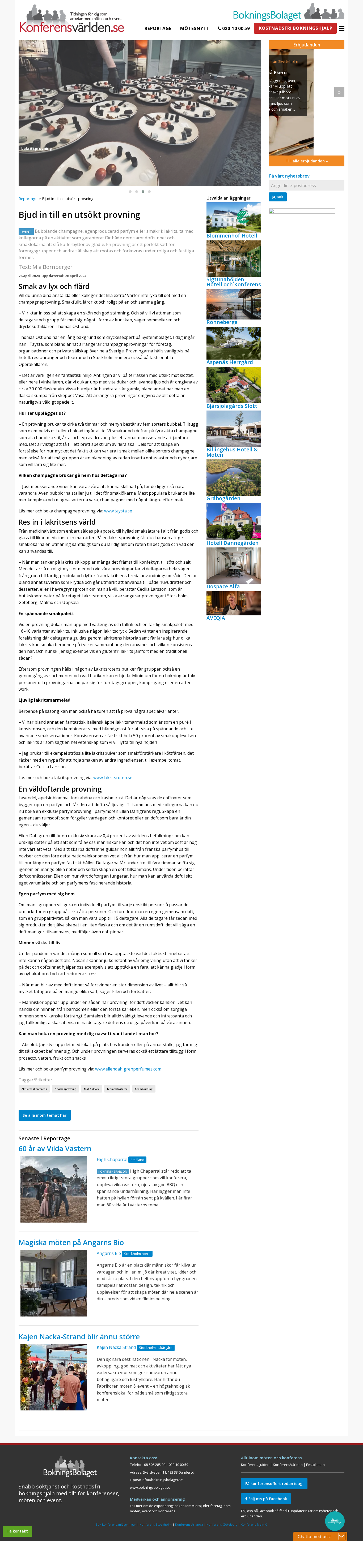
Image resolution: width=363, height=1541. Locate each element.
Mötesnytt (194, 28)
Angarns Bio (109, 1253)
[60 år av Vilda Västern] (53, 1189)
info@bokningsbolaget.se (162, 1479)
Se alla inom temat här (44, 1115)
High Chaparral (112, 1159)
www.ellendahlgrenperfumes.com (128, 1069)
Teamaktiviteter (117, 1089)
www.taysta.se (118, 511)
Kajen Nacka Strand (116, 1347)
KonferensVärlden (288, 1464)
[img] (306, 102)
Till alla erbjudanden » (307, 160)
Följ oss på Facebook (267, 1498)
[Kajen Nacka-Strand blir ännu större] (53, 1377)
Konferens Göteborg (221, 1524)
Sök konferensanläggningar (116, 1524)
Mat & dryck (91, 1089)
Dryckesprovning (65, 1089)
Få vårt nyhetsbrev (289, 176)
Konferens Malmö (254, 1524)
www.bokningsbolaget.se (150, 1487)
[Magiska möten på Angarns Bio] (53, 1283)
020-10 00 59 (235, 28)
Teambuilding (144, 1089)
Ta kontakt (17, 1531)
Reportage (157, 28)
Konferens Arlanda (189, 1524)
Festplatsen (315, 1464)
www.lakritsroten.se (112, 777)
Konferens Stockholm (156, 1524)
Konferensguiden (255, 1464)
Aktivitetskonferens (34, 1089)
